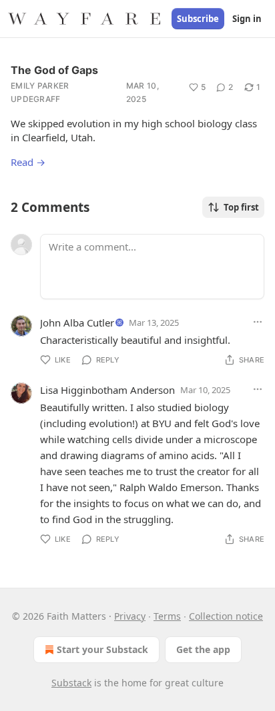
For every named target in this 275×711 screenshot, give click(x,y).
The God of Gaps (54, 70)
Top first (241, 207)
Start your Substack (102, 649)
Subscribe (198, 19)
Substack (71, 682)
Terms (167, 616)
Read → (28, 162)
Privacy (130, 616)
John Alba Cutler (77, 322)
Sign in (247, 19)
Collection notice (226, 616)
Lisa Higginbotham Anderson (107, 389)
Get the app (203, 649)
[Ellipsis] (257, 322)
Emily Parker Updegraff (40, 92)
